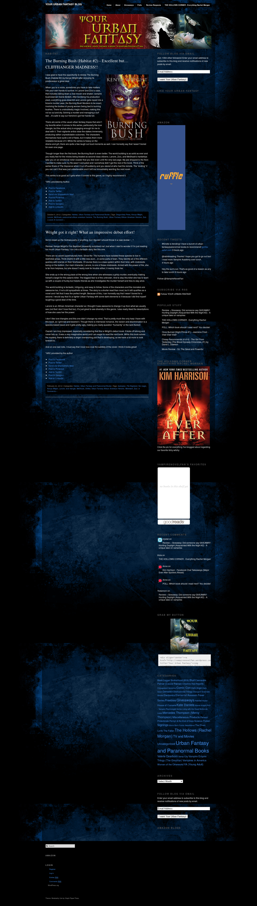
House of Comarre (166, 705)
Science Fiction (202, 721)
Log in (51, 873)
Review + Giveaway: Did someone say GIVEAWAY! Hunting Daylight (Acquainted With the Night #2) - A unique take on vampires (186, 313)
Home (109, 5)
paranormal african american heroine (77, 217)
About (117, 5)
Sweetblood (190, 725)
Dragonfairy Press (123, 214)
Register (52, 869)
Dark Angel (196, 687)
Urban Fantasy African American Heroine (125, 217)
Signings (162, 725)
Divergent (197, 691)
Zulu (144, 217)
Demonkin (168, 691)
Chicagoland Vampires (166, 688)
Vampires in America (194, 760)
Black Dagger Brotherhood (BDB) (173, 680)
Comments (55, 881)
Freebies (170, 700)
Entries (53, 877)
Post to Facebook (57, 187)
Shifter (87, 388)
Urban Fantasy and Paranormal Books (94, 214)
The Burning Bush (100, 217)
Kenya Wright (136, 214)
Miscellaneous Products (186, 717)
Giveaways (129, 5)
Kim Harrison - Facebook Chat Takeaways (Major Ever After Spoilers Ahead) (184, 571)
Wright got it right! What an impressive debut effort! (90, 232)
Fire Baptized (132, 386)
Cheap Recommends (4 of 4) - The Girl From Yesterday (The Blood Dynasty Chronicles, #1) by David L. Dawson (185, 342)
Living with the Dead (190, 709)
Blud (192, 680)
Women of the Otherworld (170, 764)
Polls (139, 5)
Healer (205, 700)
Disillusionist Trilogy (182, 691)
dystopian (122, 386)
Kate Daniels (185, 705)
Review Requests (153, 5)
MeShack (58, 217)
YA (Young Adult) (193, 764)
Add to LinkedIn (56, 206)
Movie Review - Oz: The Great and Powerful (182, 349)
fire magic (142, 386)
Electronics (169, 695)
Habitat (75, 214)
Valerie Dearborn (167, 756)
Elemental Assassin (186, 695)
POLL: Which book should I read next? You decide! (186, 327)
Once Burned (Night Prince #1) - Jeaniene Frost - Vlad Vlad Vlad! (185, 333)
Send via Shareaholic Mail (61, 194)
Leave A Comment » (56, 220)
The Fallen (168, 730)
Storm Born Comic (176, 725)
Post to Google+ (56, 203)
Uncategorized (166, 744)
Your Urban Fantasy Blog (63, 4)
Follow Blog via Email (176, 53)
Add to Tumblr (55, 200)
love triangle (71, 388)
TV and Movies (183, 736)
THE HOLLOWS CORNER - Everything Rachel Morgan (187, 5)
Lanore (50, 217)
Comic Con (183, 687)
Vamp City (183, 756)
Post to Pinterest (56, 197)
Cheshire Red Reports (193, 683)
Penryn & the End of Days (181, 720)
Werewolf (129, 388)
